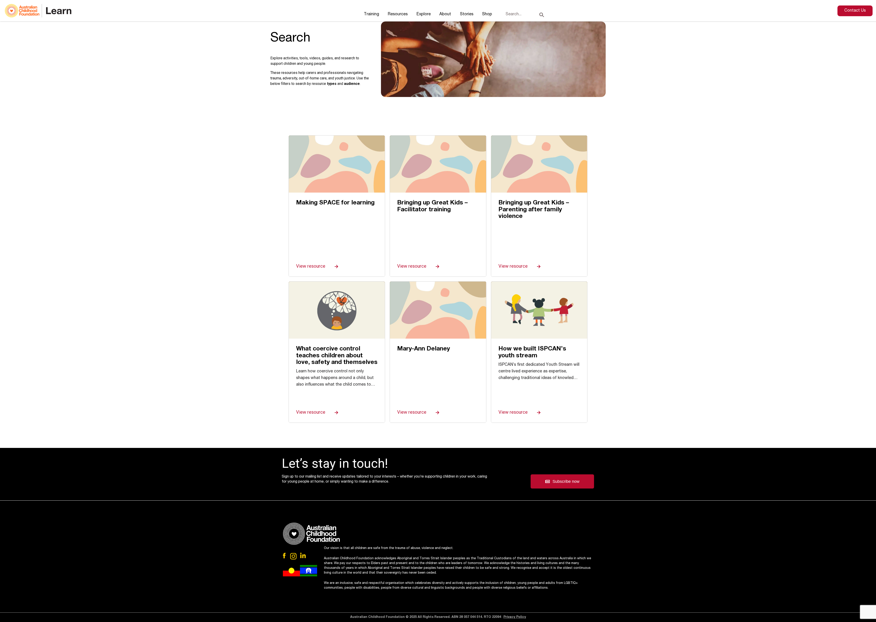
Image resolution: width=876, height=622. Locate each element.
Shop (487, 14)
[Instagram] (293, 556)
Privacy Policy (514, 617)
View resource (311, 266)
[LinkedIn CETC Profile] (303, 555)
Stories (466, 14)
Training (371, 14)
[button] (562, 481)
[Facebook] (285, 555)
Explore (424, 14)
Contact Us (855, 11)
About (445, 14)
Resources (398, 14)
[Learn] (38, 10)
